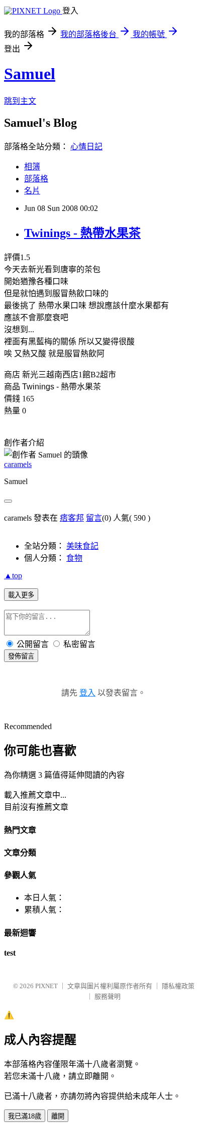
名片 (32, 190)
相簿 (32, 166)
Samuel (29, 74)
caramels (18, 464)
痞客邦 (72, 518)
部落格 (36, 178)
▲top (13, 575)
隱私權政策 (178, 986)
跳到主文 (20, 101)
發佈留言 (21, 656)
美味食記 (82, 546)
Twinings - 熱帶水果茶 (82, 233)
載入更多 (21, 595)
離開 (57, 1116)
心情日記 (86, 146)
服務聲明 (107, 996)
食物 (74, 558)
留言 (94, 518)
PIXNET (46, 986)
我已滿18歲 (24, 1116)
